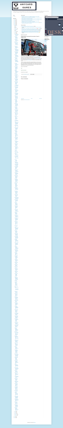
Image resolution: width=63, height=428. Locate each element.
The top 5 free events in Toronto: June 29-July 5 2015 (16, 147)
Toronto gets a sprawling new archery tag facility (16, 406)
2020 (14, 19)
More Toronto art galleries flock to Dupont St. (16, 198)
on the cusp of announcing (36, 56)
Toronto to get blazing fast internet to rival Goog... (16, 234)
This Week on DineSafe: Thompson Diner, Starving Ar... (16, 384)
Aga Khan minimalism (16, 74)
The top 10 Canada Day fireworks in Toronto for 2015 (16, 219)
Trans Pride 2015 (16, 150)
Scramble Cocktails (16, 280)
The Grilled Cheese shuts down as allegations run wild (16, 76)
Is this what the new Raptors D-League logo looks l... (16, 94)
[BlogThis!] (31, 74)
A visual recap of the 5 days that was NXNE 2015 (16, 341)
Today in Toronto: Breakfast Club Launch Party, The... (16, 329)
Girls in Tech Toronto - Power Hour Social (16, 403)
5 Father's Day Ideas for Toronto (16, 263)
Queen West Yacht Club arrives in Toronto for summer (16, 192)
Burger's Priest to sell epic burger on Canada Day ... (16, 43)
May (15, 411)
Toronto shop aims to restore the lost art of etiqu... (16, 294)
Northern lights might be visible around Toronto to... (16, 358)
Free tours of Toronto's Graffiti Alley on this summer (16, 257)
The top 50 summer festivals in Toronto (16, 231)
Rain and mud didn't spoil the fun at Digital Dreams (16, 82)
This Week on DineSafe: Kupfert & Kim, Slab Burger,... (16, 68)
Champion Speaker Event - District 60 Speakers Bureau (16, 185)
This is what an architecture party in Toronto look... (16, 167)
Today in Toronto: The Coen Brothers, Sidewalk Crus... (16, 118)
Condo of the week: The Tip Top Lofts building (16, 250)
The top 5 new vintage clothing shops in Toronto (16, 274)
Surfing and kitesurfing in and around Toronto (16, 173)
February (16, 414)
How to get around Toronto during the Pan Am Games (16, 101)
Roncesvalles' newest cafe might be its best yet (16, 53)
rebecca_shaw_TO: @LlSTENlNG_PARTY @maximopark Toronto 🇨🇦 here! (30, 28)
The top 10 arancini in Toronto (16, 58)
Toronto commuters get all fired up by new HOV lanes (16, 97)
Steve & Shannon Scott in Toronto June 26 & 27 (16, 347)
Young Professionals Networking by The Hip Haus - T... (16, 228)
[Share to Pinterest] (33, 74)
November (16, 27)
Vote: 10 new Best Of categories (16, 292)
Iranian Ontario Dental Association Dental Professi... (16, 310)
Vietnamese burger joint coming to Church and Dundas (16, 180)
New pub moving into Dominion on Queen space (16, 55)
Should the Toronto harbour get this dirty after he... (16, 240)
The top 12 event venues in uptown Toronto (16, 142)
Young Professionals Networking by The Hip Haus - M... (16, 123)
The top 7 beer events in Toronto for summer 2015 (16, 210)
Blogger (35, 422)
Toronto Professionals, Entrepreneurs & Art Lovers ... (16, 289)
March (15, 413)
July (15, 32)
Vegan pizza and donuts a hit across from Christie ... (16, 188)
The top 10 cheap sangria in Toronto (16, 131)
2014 (14, 416)
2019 (14, 20)
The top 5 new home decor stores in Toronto (16, 195)
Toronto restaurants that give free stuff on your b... (16, 365)
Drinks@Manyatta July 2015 (16, 85)
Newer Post (22, 98)
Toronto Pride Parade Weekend (16, 265)
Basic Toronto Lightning (16, 390)
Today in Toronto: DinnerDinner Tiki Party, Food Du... (16, 71)
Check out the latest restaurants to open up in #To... (16, 374)
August (15, 31)
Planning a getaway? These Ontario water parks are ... (16, 408)
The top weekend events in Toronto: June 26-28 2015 (16, 247)
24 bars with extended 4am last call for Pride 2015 (16, 304)
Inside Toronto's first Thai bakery (16, 301)
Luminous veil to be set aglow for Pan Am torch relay (16, 355)
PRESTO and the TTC (16, 267)
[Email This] (30, 74)
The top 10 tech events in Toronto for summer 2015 (16, 171)
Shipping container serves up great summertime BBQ (16, 135)
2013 (14, 417)
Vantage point (16, 182)
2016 (14, 23)
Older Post (40, 98)
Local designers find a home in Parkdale (16, 165)
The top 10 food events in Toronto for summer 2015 (16, 323)
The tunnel (16, 41)
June (15, 33)
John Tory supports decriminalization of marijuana (16, 64)
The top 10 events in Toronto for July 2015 (16, 37)
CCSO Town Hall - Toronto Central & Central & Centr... (16, 90)
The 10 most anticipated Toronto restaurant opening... (16, 351)
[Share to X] (32, 74)
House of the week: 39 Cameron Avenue (16, 379)
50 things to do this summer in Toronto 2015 (16, 87)
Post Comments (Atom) (27, 99)
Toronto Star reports (38, 58)
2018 (14, 21)
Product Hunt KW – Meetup (16, 152)
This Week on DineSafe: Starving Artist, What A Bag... (16, 361)
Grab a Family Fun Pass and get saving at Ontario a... (16, 368)
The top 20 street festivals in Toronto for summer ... (16, 203)
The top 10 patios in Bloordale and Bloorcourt (16, 253)
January (16, 415)
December (16, 25)
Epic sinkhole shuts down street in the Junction (16, 80)
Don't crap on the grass (16, 225)
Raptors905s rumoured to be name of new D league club (16, 298)
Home (31, 98)
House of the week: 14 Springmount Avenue (16, 47)
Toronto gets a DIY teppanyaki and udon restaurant (16, 344)
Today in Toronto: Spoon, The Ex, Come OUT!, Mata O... (16, 394)
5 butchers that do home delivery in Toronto (16, 144)
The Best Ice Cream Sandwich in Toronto (16, 108)
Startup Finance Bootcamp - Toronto (16, 382)
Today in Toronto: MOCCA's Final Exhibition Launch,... (16, 284)
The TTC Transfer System (16, 160)
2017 (14, 22)
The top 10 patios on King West (16, 371)
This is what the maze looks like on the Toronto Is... (16, 111)
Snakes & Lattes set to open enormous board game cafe (16, 244)
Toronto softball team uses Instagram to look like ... (16, 317)
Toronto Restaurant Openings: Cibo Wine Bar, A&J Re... (16, 278)
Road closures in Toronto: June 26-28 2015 (16, 200)
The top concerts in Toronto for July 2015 (16, 35)
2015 (14, 24)
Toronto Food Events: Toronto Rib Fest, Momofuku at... (16, 223)
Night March (16, 331)
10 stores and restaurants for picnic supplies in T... (16, 138)
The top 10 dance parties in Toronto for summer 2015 (16, 50)
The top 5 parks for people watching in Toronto (16, 128)
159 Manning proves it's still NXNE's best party (16, 400)
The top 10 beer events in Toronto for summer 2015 (16, 216)
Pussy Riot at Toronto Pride (16, 120)
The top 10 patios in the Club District (16, 162)
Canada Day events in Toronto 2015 (16, 40)
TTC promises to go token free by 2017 (16, 377)
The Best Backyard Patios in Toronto (16, 213)
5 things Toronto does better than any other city (16, 326)
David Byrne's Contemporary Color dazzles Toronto (16, 320)
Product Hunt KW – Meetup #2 (16, 126)
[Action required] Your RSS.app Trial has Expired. (27, 26)
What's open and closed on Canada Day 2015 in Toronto (16, 104)
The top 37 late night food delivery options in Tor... (16, 207)
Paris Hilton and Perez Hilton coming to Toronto (16, 314)
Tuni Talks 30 (16, 353)
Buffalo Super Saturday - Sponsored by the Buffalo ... (16, 61)
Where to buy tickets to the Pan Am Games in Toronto (16, 176)
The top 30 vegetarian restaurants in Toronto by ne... (16, 307)
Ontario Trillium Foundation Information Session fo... (16, 397)
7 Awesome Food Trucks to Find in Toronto (16, 260)
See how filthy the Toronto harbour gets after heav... (16, 237)
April (15, 412)
